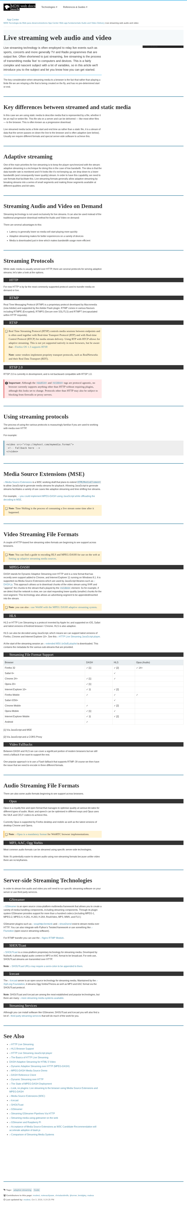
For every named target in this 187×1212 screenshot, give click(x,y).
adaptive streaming (22, 1190)
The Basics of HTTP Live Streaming (29, 1057)
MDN (6, 23)
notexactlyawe (47, 1195)
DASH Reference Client (23, 1075)
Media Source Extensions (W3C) (28, 1096)
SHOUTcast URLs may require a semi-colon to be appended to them (47, 966)
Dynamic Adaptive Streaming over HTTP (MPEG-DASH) (40, 1066)
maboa (90, 1195)
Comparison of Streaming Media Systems (32, 1134)
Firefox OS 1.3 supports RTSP (31, 346)
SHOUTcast (11, 952)
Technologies (48, 7)
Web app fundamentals (70, 23)
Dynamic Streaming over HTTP (27, 1079)
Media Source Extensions (18, 482)
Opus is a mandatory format (32, 834)
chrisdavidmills (62, 1195)
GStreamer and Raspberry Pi (26, 1122)
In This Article (150, 47)
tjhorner (73, 1195)
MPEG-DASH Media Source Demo (29, 1070)
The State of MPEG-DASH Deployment (31, 1084)
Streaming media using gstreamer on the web (34, 1118)
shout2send (65, 924)
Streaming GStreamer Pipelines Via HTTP (33, 1113)
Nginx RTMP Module (53, 938)
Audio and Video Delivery (93, 23)
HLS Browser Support (22, 1048)
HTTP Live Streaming (22, 1044)
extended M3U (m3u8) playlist (61, 643)
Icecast (13, 980)
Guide (36, 1190)
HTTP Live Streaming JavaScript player (79, 636)
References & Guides (74, 7)
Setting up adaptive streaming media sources (32, 558)
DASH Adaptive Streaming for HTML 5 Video (32, 1062)
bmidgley (82, 1195)
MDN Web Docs (20, 7)
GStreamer (11, 906)
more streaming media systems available (42, 998)
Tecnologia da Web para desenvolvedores (28, 23)
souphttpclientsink (43, 924)
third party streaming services (26, 1016)
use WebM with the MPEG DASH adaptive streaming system (64, 607)
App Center (13, 19)
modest (36, 1195)
